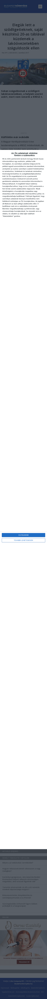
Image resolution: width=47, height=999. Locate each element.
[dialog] (23, 499)
